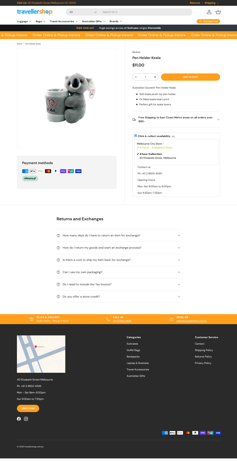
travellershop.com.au (34, 446)
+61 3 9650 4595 (122, 320)
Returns (195, 3)
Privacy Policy (203, 363)
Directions (28, 408)
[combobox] (129, 12)
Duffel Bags (133, 350)
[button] (218, 11)
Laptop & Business (138, 363)
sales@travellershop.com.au (192, 320)
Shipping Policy (204, 350)
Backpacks (133, 356)
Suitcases (132, 343)
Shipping (210, 3)
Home (19, 44)
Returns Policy (203, 356)
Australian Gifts (92, 21)
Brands (114, 21)
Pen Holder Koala (33, 44)
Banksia (136, 52)
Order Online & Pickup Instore (55, 35)
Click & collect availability (154, 136)
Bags (39, 21)
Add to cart (190, 77)
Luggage (22, 21)
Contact (199, 343)
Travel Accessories (62, 21)
